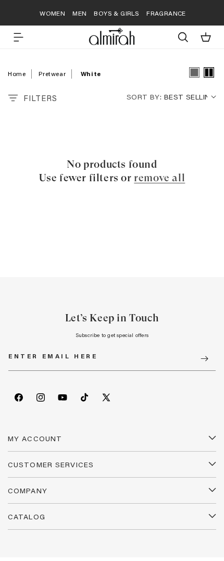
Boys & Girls (116, 13)
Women (52, 13)
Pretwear (52, 73)
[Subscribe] (204, 358)
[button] (18, 37)
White (91, 73)
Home (17, 73)
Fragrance (166, 13)
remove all (159, 178)
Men (79, 13)
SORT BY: (144, 97)
